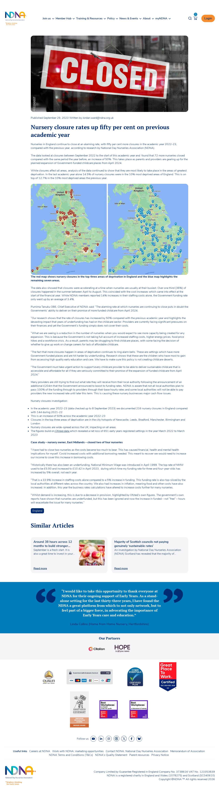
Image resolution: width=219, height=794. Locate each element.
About (147, 18)
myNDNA (161, 18)
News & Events (128, 18)
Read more (40, 568)
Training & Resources (89, 18)
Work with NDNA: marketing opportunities (78, 751)
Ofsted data (62, 431)
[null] (116, 739)
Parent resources (139, 755)
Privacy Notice (160, 755)
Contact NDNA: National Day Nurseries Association (137, 751)
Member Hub (63, 18)
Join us (47, 18)
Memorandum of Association (187, 751)
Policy (111, 18)
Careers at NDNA (39, 751)
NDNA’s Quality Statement (111, 755)
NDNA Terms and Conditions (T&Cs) (71, 755)
